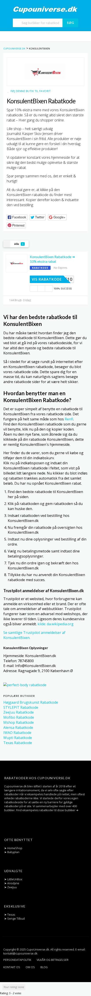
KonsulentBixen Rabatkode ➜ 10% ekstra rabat (52, 259)
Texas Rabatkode (17, 742)
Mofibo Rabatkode (18, 717)
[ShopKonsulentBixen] (45, 71)
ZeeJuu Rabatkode (18, 712)
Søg (70, 23)
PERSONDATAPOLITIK (17, 960)
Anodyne (13, 883)
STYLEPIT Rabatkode (20, 707)
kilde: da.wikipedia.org (56, 624)
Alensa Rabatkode (18, 727)
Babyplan (13, 852)
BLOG (44, 967)
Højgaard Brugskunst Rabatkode (30, 702)
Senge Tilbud (16, 918)
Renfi (69, 419)
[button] (17, 217)
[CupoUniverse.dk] (45, 9)
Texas (11, 915)
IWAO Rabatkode (17, 732)
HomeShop (14, 848)
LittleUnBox (14, 879)
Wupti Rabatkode (17, 737)
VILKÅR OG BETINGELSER (52, 960)
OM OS (30, 967)
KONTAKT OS (11, 967)
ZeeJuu (12, 887)
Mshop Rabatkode (18, 722)
